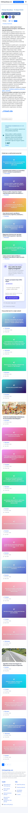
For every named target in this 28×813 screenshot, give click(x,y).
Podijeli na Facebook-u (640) (12, 13)
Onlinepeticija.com (6, 2)
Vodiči (3, 782)
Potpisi (13, 21)
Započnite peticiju (18, 1)
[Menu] (25, 2)
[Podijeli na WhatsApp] (2, 17)
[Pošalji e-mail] (9, 17)
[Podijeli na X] (6, 17)
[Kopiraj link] (13, 17)
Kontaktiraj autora (7, 119)
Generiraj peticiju (13, 297)
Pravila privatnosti (7, 23)
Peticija (4, 21)
